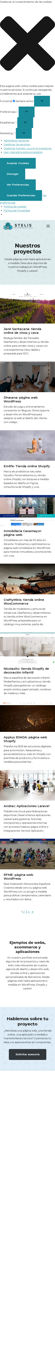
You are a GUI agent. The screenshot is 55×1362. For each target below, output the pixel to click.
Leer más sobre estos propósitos (23, 152)
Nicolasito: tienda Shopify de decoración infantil (26, 670)
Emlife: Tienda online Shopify (27, 466)
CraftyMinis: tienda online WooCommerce (24, 601)
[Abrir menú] (48, 226)
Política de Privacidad (17, 210)
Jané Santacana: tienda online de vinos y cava (22, 331)
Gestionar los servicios (17, 144)
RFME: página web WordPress (18, 876)
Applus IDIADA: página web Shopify (25, 739)
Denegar (12, 173)
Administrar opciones (16, 140)
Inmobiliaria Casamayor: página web (23, 533)
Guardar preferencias (21, 195)
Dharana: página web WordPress (21, 399)
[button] (27, 44)
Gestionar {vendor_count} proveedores (27, 148)
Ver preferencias (18, 184)
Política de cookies (15, 206)
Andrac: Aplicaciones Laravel (26, 806)
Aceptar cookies (18, 163)
